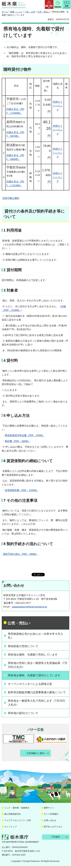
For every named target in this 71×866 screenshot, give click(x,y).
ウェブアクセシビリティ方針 (17, 820)
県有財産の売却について (23, 646)
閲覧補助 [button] (57, 7)
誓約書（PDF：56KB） (17, 441)
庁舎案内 (56, 837)
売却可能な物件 (10, 198)
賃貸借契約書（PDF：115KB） (21, 490)
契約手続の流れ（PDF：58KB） (20, 554)
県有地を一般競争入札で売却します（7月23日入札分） (36, 702)
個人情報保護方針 (12, 814)
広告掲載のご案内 (35, 753)
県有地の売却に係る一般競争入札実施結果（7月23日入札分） (37, 665)
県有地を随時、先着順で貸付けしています (34, 675)
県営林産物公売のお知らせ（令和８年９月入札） (35, 635)
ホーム (5, 12)
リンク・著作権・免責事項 (16, 808)
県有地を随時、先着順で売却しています (33, 654)
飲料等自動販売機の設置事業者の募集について (37, 692)
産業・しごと (16, 12)
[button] (49, 4)
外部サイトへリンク (58, 106)
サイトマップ (10, 827)
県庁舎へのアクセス (53, 827)
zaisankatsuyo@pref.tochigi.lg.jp (29, 606)
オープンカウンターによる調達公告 (30, 683)
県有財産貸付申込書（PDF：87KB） (24, 435)
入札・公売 (30, 12)
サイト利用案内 (51, 814)
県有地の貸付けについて (23, 713)
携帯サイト (49, 808)
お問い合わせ (50, 820)
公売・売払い (43, 12)
